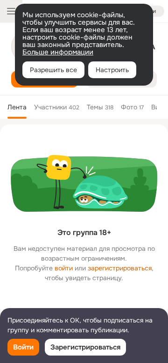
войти (64, 268)
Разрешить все (53, 70)
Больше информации (57, 52)
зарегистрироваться (120, 268)
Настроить (112, 70)
